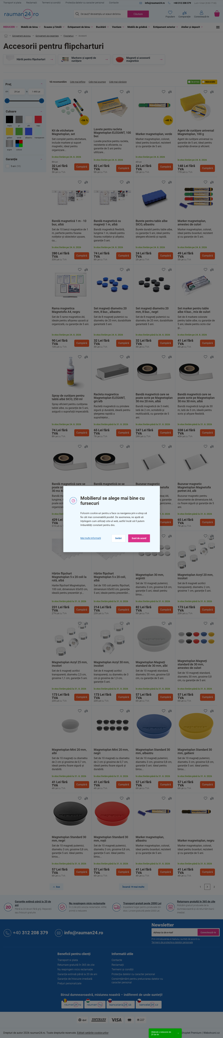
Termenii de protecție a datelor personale (172, 942)
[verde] (19, 134)
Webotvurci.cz (211, 1032)
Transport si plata (12, 2)
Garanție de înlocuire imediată (74, 978)
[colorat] (19, 146)
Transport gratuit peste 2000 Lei (142, 903)
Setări (118, 538)
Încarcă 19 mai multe (133, 887)
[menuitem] (9, 27)
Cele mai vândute (118, 82)
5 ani (15, 166)
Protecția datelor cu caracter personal (85, 2)
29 (15, 92)
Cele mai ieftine (77, 82)
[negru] (9, 122)
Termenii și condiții (51, 2)
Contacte (114, 2)
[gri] (19, 122)
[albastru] (28, 134)
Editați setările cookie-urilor (92, 1032)
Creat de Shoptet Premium (186, 1032)
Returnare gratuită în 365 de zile (196, 901)
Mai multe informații (90, 538)
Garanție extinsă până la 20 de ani (33, 903)
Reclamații (31, 2)
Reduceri (210, 82)
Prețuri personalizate (69, 983)
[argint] (9, 146)
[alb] (28, 122)
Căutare (138, 14)
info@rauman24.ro (83, 933)
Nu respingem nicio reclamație (87, 903)
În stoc (195, 82)
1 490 (34, 92)
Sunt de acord (139, 538)
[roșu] (38, 122)
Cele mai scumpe (97, 82)
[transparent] (38, 134)
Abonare (208, 932)
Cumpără (81, 166)
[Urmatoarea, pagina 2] (207, 887)
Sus (58, 887)
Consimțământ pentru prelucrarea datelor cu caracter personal (137, 980)
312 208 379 (30, 933)
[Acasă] (5, 35)
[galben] (9, 134)
